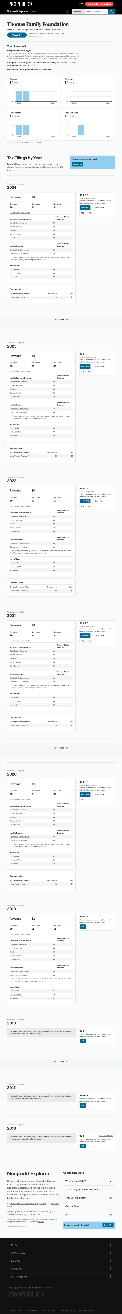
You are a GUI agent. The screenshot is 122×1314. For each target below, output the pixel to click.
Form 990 (11, 164)
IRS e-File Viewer (33, 1219)
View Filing (85, 207)
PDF (82, 213)
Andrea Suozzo (17, 1203)
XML (90, 213)
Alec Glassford (31, 1203)
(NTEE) (34, 65)
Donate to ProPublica (99, 4)
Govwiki (41, 1222)
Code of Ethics (15, 1310)
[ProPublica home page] (26, 1294)
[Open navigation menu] (81, 4)
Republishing (32, 1310)
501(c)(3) (26, 50)
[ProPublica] (20, 4)
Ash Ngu (42, 1203)
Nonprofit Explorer (17, 11)
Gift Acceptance (86, 1310)
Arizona (34, 12)
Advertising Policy (66, 1310)
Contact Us (77, 164)
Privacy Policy (48, 1310)
